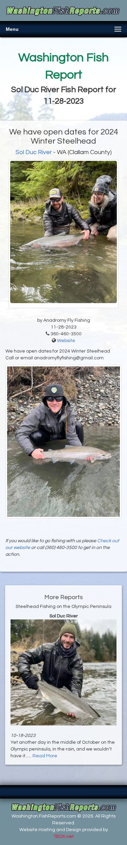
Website (66, 340)
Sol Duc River (34, 152)
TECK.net (64, 836)
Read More (45, 756)
